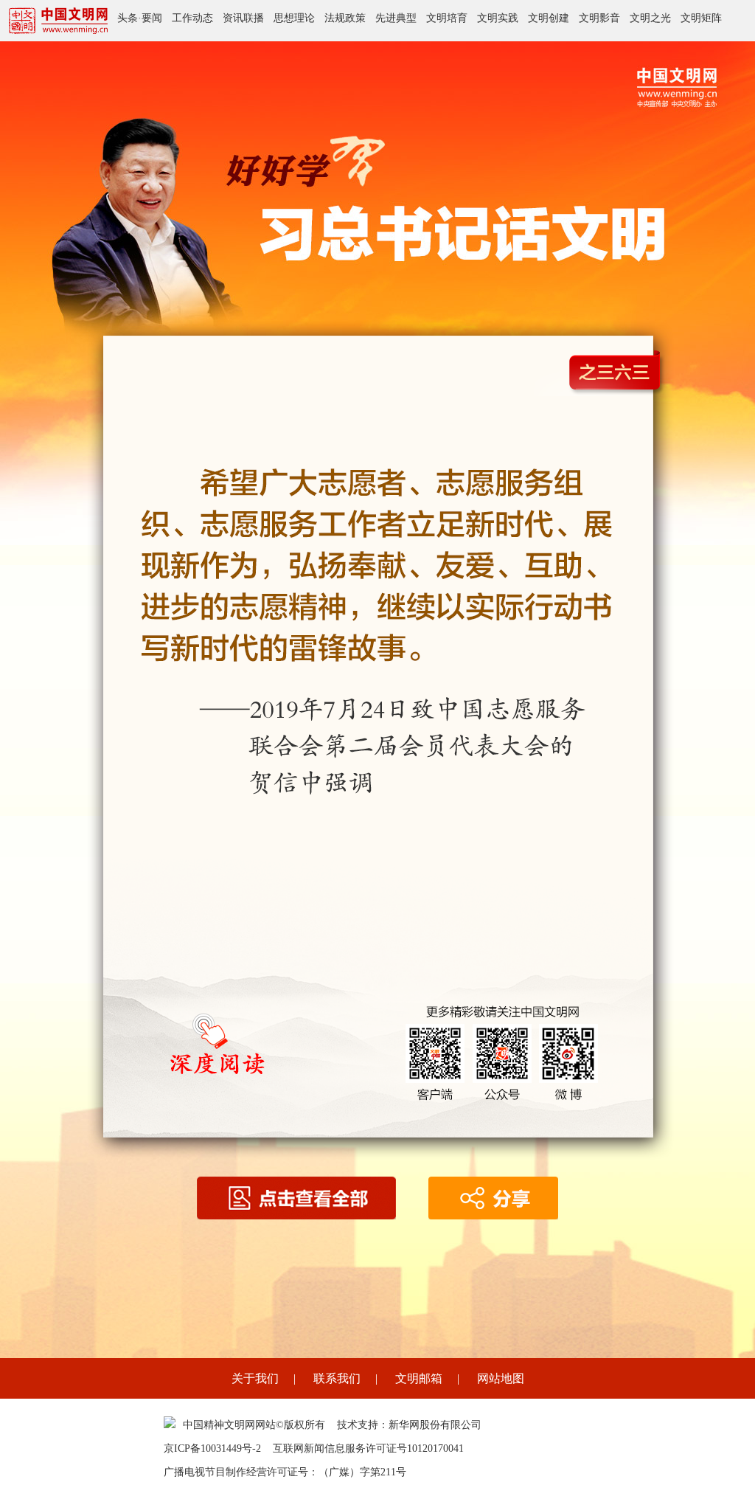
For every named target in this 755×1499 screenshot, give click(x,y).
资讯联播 (243, 18)
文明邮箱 (418, 1378)
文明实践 (497, 18)
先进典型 (396, 18)
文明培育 (446, 18)
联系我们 (337, 1378)
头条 (127, 18)
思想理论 (294, 18)
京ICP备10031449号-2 (212, 1448)
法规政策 (345, 18)
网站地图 (500, 1378)
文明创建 (548, 18)
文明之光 (650, 18)
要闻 (152, 18)
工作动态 (192, 18)
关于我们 (255, 1378)
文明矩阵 (701, 18)
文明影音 (599, 18)
